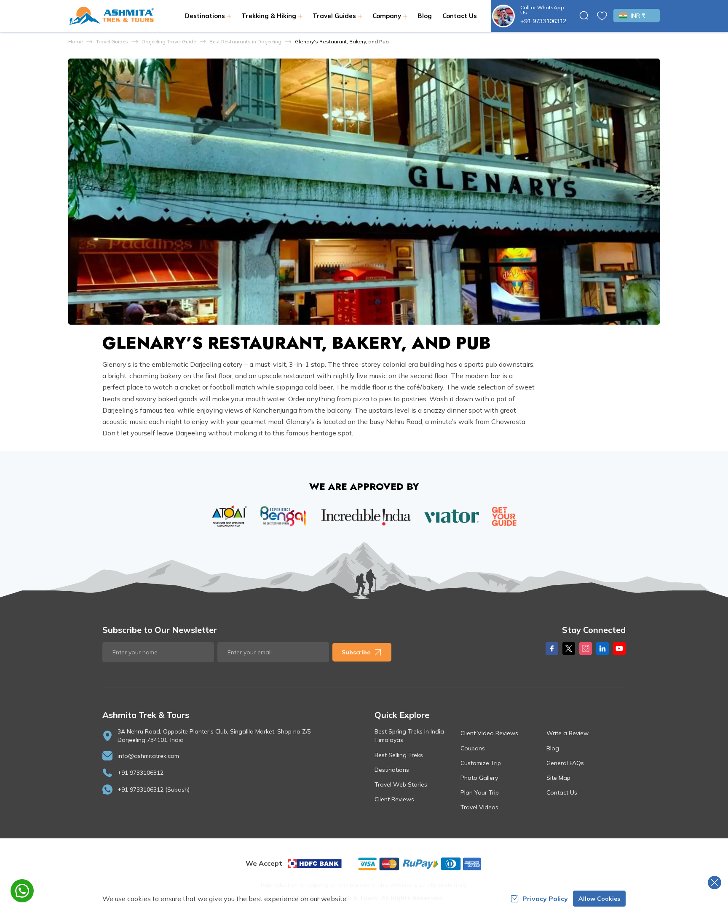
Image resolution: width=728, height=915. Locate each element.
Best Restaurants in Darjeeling (245, 41)
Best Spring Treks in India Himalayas (409, 736)
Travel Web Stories (401, 784)
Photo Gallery (479, 778)
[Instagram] (585, 648)
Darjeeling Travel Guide (169, 41)
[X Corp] (568, 648)
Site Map (558, 778)
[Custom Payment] (419, 863)
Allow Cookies (599, 898)
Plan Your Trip (479, 792)
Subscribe (356, 652)
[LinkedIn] (602, 648)
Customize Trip (480, 763)
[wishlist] (602, 16)
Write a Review (567, 733)
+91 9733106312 (543, 21)
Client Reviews (394, 799)
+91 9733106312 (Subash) (154, 789)
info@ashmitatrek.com (148, 756)
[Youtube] (619, 648)
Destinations (392, 770)
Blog (425, 16)
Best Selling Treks (399, 755)
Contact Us (459, 16)
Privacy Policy (545, 898)
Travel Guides (112, 41)
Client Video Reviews (489, 733)
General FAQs (565, 763)
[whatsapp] (22, 890)
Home (75, 41)
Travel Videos (479, 807)
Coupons (472, 748)
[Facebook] (552, 648)
